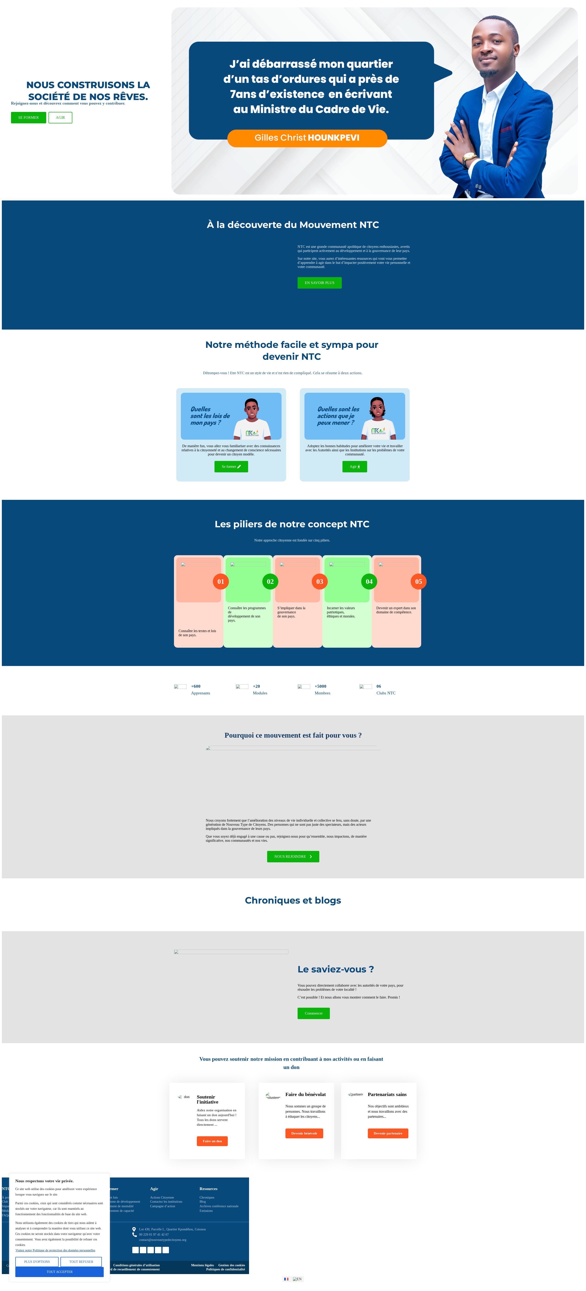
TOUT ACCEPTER (60, 1272)
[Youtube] (166, 1250)
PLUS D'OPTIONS (37, 1262)
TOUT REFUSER (81, 1262)
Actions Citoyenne (162, 1197)
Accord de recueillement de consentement (131, 1269)
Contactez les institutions (166, 1201)
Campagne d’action (162, 1206)
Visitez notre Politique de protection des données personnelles (55, 1250)
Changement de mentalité (117, 1206)
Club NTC (8, 1201)
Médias (6, 1211)
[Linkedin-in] (158, 1250)
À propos (8, 1197)
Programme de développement (120, 1201)
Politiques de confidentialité (225, 1269)
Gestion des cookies (231, 1265)
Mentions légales (202, 1265)
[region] (59, 1227)
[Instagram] (150, 1250)
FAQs (5, 1215)
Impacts (7, 1206)
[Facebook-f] (135, 1250)
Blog (203, 1201)
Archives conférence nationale (219, 1206)
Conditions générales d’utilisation (136, 1265)
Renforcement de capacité (117, 1211)
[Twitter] (143, 1250)
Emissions (206, 1211)
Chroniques (207, 1197)
